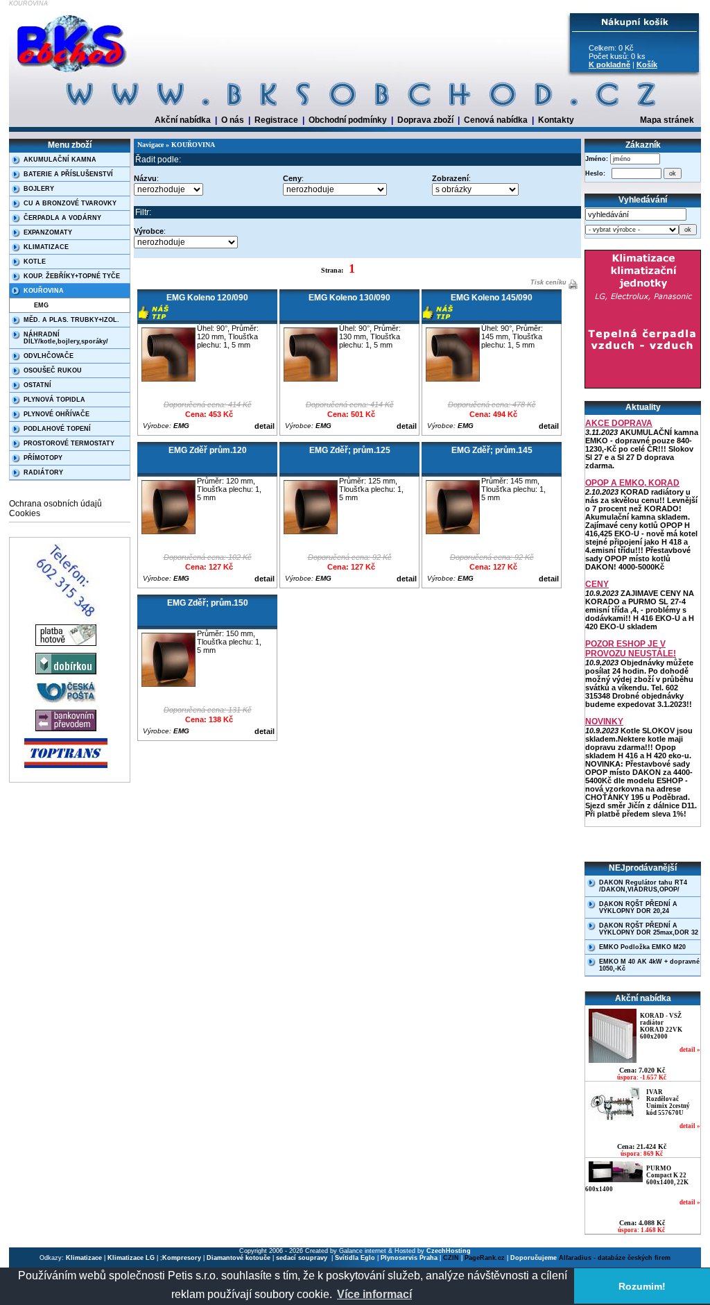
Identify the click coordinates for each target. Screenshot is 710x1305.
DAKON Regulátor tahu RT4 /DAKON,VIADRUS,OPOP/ (643, 886)
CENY (597, 584)
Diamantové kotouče (238, 1257)
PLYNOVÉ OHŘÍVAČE (56, 414)
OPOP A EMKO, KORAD (632, 483)
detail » (689, 1049)
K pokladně (609, 64)
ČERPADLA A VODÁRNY (62, 217)
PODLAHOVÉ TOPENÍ (57, 428)
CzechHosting (448, 1250)
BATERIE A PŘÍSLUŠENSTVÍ (68, 174)
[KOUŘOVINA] (73, 73)
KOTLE (35, 261)
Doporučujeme (533, 1257)
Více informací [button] (374, 1294)
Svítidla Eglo (355, 1257)
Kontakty (556, 120)
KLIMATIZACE (46, 247)
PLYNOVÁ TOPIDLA (54, 399)
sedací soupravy (302, 1257)
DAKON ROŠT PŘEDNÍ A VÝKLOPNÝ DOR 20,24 (638, 907)
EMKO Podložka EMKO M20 (642, 947)
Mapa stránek (667, 120)
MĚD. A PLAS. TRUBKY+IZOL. (71, 319)
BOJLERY (39, 188)
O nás (232, 120)
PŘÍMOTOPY (43, 457)
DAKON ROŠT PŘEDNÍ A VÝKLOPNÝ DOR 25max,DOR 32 (648, 929)
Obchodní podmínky (348, 120)
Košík (647, 64)
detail (264, 426)
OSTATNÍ (37, 385)
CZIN (451, 1257)
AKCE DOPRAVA (618, 423)
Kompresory (181, 1257)
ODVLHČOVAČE (48, 355)
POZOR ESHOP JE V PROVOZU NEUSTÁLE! (630, 648)
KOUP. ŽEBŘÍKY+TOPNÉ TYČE (72, 276)
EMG (41, 305)
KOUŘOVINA (44, 290)
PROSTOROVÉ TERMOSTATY (69, 443)
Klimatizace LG (131, 1257)
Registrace (276, 120)
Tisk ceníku (547, 282)
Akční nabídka (183, 120)
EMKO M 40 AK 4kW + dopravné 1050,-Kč (649, 965)
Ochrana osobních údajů (55, 504)
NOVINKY (604, 721)
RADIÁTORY (43, 472)
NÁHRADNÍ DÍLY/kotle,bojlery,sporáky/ (66, 338)
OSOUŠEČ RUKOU (53, 370)
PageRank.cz (485, 1257)
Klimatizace (84, 1257)
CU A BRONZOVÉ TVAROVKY (70, 203)
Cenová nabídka (496, 120)
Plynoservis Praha (409, 1257)
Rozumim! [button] (642, 1286)
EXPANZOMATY (48, 232)
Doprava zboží (425, 120)
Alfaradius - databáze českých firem (614, 1257)
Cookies (24, 513)
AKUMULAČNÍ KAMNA (60, 159)
